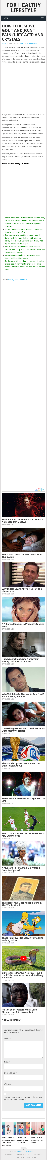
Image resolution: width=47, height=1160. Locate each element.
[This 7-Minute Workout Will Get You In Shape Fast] (9, 1128)
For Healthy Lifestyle (24, 7)
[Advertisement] (23, 88)
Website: (7, 1084)
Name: (7, 1062)
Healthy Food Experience (17, 280)
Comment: (8, 1038)
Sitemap (38, 1154)
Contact (9, 1154)
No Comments (32, 43)
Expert (4, 43)
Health (22, 43)
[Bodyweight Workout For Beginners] (23, 1128)
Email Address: (10, 1073)
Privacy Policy (23, 1154)
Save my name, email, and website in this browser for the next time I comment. (23, 1098)
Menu (6, 18)
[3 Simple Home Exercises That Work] (38, 1128)
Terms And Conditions (25, 1157)
